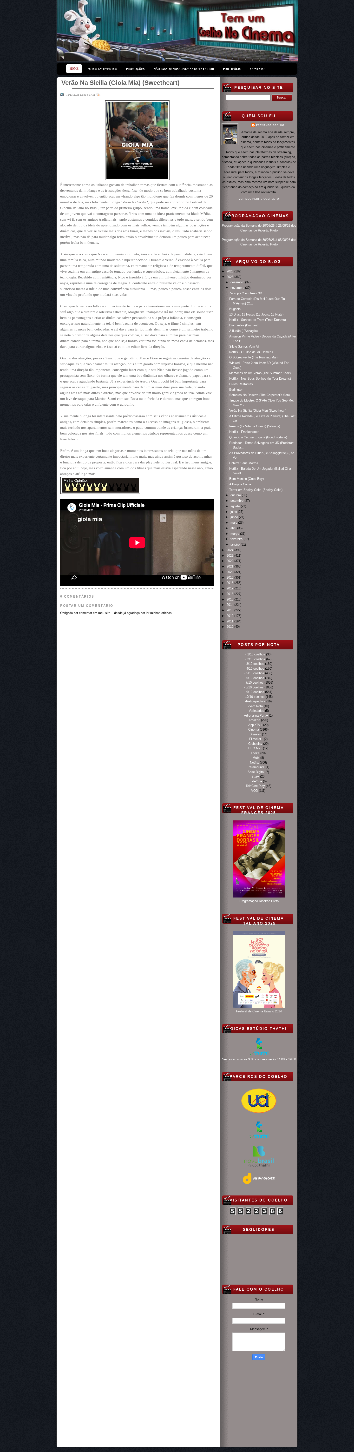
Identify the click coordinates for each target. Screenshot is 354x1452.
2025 (230, 277)
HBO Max (255, 748)
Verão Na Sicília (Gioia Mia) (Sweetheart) (257, 410)
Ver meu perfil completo (259, 199)
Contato (257, 69)
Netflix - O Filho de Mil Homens (251, 352)
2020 (230, 572)
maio (234, 522)
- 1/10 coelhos (255, 654)
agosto (235, 506)
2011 (230, 621)
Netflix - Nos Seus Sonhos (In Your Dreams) (260, 378)
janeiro (235, 544)
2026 (230, 271)
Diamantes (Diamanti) (244, 325)
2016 (230, 594)
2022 (230, 561)
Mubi (256, 757)
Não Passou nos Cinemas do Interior (184, 69)
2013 (230, 610)
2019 (230, 577)
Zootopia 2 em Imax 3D (245, 293)
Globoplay (255, 744)
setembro (237, 500)
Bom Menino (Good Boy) (246, 479)
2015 (230, 599)
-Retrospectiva (255, 701)
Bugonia (235, 309)
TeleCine (256, 781)
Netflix (254, 762)
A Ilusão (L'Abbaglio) (243, 331)
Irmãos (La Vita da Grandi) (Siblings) (254, 426)
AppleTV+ (255, 725)
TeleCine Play (255, 786)
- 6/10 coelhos (254, 678)
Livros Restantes (241, 384)
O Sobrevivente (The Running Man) (253, 357)
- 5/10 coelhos (254, 673)
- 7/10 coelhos (253, 682)
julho (234, 512)
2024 (230, 550)
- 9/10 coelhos (254, 692)
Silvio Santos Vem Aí (244, 346)
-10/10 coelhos (254, 697)
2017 (230, 588)
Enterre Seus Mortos (243, 463)
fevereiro (236, 539)
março (235, 533)
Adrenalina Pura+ (256, 715)
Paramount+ (256, 767)
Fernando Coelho (270, 125)
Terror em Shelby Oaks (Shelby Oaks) (255, 490)
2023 (230, 555)
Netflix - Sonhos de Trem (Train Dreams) (257, 320)
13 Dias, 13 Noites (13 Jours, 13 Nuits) (256, 314)
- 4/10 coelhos (254, 668)
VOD (254, 790)
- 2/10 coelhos (255, 659)
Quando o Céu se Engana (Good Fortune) (258, 437)
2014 (230, 605)
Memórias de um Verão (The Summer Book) (260, 373)
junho (234, 517)
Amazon (254, 720)
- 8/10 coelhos (253, 687)
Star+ (255, 776)
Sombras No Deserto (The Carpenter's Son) (259, 395)
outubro (236, 495)
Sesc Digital (256, 772)
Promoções (135, 69)
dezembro (237, 282)
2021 (230, 566)
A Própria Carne (240, 484)
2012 (230, 616)
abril (233, 528)
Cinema (253, 729)
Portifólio (232, 69)
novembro (237, 288)
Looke (255, 753)
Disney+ (255, 734)
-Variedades (256, 711)
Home (74, 68)
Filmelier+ (256, 739)
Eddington (236, 389)
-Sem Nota (255, 706)
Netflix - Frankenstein (244, 432)
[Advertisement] (259, 1403)
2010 (230, 626)
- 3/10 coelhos (254, 664)
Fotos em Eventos (102, 69)
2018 (230, 583)
